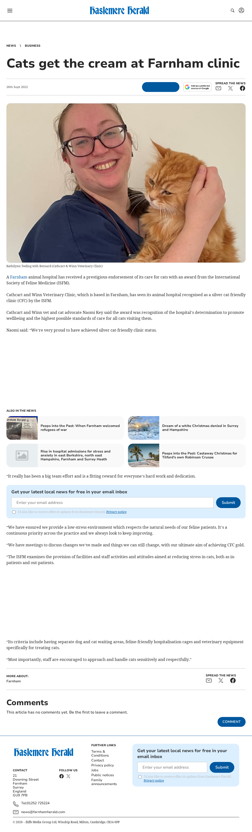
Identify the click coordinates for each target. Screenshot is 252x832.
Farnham (18, 277)
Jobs (94, 770)
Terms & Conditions (100, 753)
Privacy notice (116, 512)
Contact (97, 760)
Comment (231, 721)
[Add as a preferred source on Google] (197, 87)
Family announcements (104, 782)
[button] (10, 10)
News (11, 46)
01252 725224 (38, 803)
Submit (228, 502)
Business (32, 46)
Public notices (102, 775)
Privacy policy (102, 765)
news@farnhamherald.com (43, 812)
